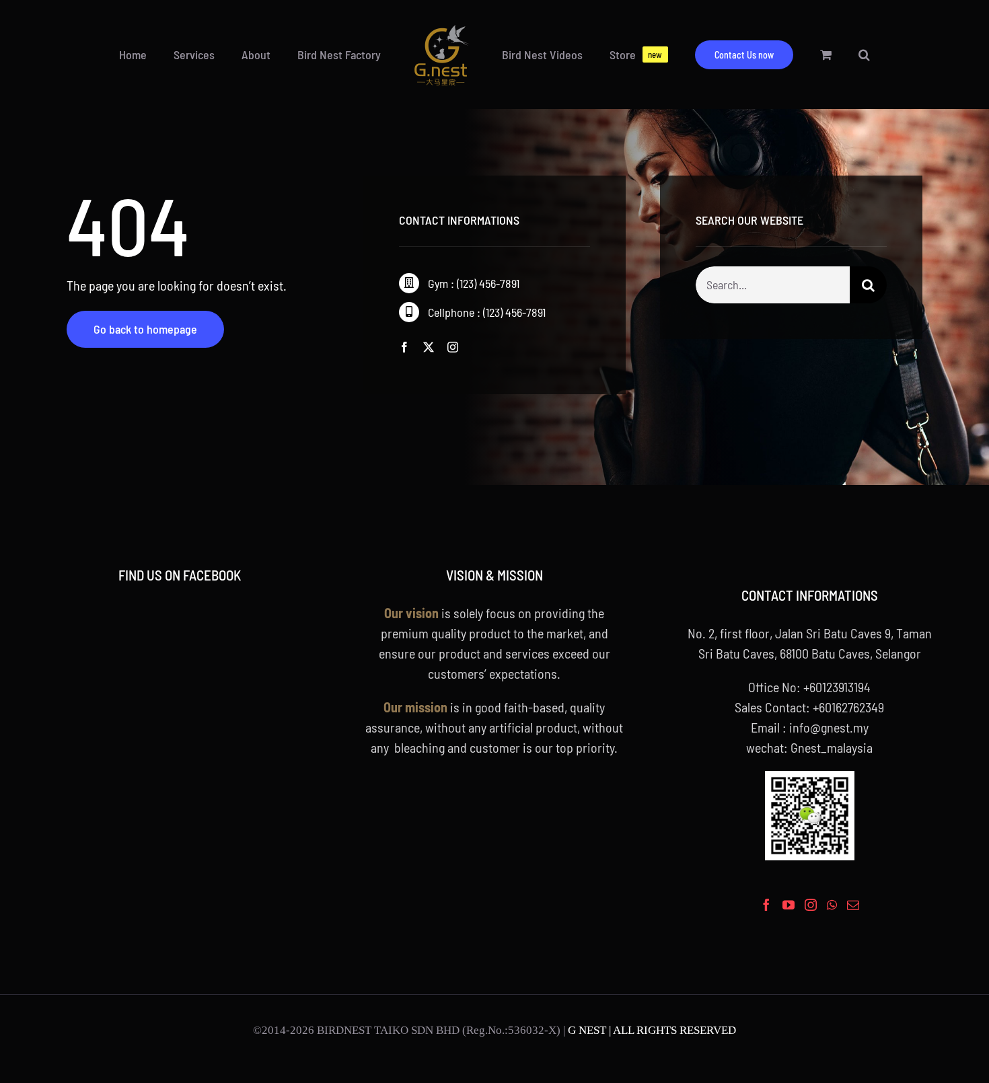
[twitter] (428, 347)
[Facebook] (766, 905)
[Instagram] (811, 905)
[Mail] (853, 905)
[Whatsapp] (832, 905)
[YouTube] (788, 905)
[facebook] (404, 347)
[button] (810, 54)
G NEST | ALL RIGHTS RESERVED (652, 1030)
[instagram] (452, 347)
